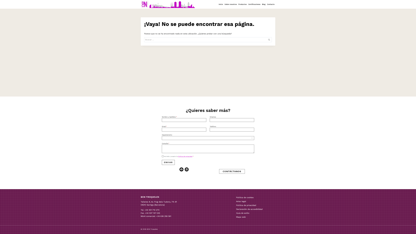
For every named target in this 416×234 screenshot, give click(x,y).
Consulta (165, 143)
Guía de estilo (242, 213)
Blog (263, 4)
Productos (242, 4)
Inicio (221, 4)
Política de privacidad (185, 156)
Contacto (271, 4)
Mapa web (241, 217)
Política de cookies (245, 197)
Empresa (213, 117)
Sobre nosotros (231, 4)
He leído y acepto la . (179, 156)
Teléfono (213, 126)
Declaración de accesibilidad (249, 209)
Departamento (167, 135)
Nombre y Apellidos (169, 117)
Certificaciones (254, 4)
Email (164, 126)
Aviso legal (241, 201)
